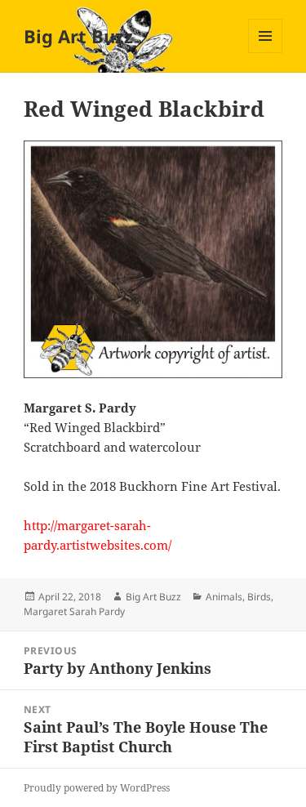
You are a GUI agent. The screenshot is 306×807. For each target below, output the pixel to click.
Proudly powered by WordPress (97, 788)
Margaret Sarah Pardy (74, 611)
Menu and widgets (265, 52)
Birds (259, 597)
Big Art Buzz (78, 36)
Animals (224, 597)
